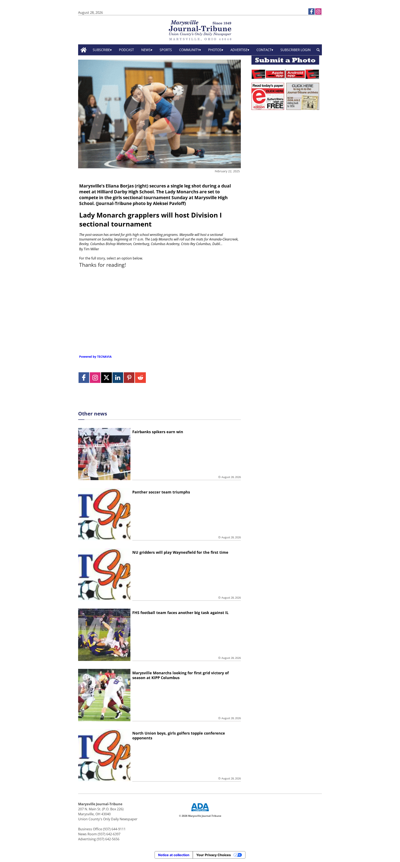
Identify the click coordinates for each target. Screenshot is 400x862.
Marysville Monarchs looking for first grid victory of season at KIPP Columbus (180, 675)
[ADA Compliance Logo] (200, 811)
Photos (214, 50)
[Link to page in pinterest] (129, 377)
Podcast (126, 50)
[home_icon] (83, 50)
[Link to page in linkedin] (117, 377)
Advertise (239, 50)
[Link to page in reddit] (140, 377)
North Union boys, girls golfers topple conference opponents (178, 735)
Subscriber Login (295, 50)
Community (189, 50)
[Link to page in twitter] (106, 377)
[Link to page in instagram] (318, 11)
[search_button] (318, 50)
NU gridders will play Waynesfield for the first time (180, 552)
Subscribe (101, 50)
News (146, 50)
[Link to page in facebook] (311, 11)
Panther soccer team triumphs (161, 492)
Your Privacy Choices (213, 855)
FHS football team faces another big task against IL (180, 612)
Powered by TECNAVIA (95, 357)
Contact (263, 50)
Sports (166, 50)
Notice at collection (173, 855)
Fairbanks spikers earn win (157, 431)
